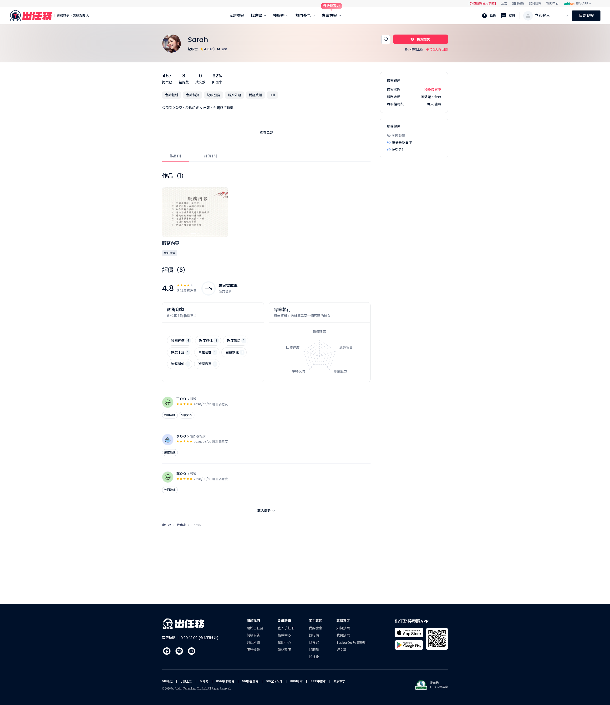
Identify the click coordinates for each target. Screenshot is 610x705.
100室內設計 (274, 681)
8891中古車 (318, 681)
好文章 (341, 649)
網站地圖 (253, 642)
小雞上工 (186, 681)
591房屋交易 (250, 681)
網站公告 (253, 635)
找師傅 (204, 681)
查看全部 (266, 132)
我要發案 (586, 15)
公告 (504, 3)
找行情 (314, 635)
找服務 (314, 649)
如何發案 (518, 3)
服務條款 (253, 649)
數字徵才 (339, 681)
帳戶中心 (284, 635)
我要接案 (343, 635)
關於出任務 (255, 628)
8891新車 (296, 681)
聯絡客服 (284, 649)
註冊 (291, 628)
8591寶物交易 (225, 681)
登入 (281, 628)
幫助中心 (552, 3)
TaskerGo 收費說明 (351, 642)
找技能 (314, 657)
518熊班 (167, 681)
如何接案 (535, 3)
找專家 (314, 642)
